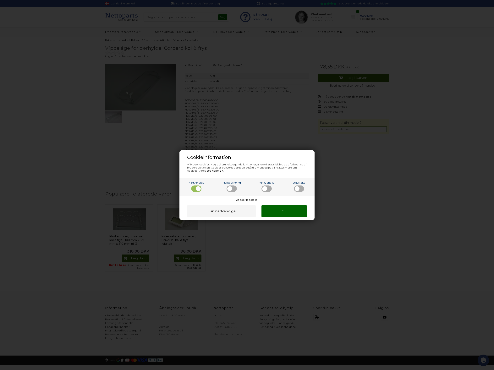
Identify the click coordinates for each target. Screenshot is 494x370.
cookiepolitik (214, 170)
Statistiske (299, 182)
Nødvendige (196, 182)
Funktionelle (266, 182)
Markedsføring (231, 182)
